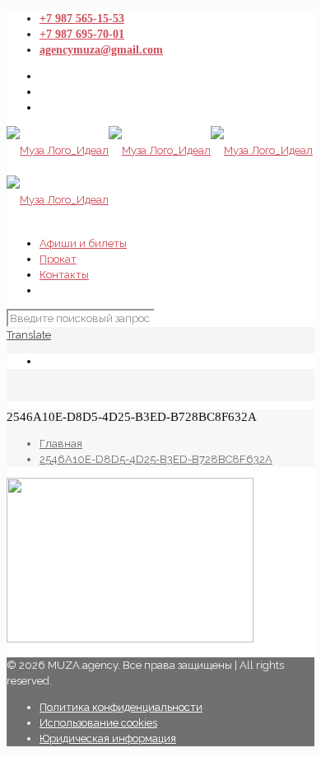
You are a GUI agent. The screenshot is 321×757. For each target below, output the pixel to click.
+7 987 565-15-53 (82, 18)
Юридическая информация (108, 738)
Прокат (58, 259)
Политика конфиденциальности (121, 707)
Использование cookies (98, 723)
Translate (29, 335)
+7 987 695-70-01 (82, 34)
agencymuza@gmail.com (101, 50)
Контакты (64, 275)
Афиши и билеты (83, 243)
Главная (61, 443)
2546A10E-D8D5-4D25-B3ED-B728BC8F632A (156, 459)
